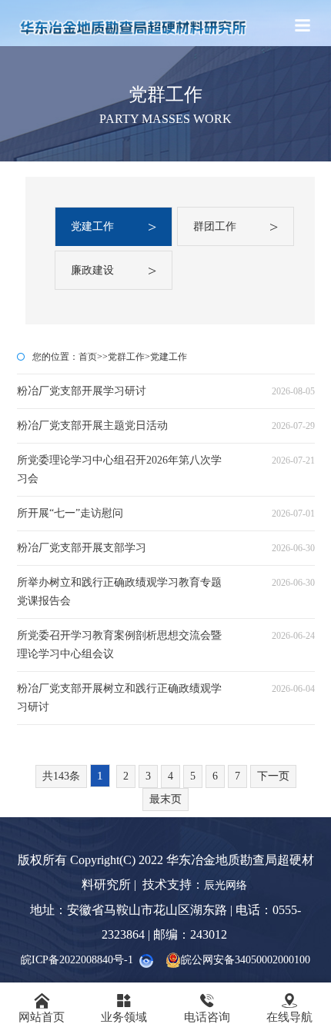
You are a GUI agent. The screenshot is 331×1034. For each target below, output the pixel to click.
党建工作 (113, 226)
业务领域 (124, 1007)
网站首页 (41, 1007)
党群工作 (126, 356)
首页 (88, 356)
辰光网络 (227, 885)
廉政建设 (113, 270)
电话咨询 (207, 1007)
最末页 (165, 799)
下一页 (273, 776)
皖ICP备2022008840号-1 (77, 960)
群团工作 (235, 226)
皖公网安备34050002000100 (245, 960)
